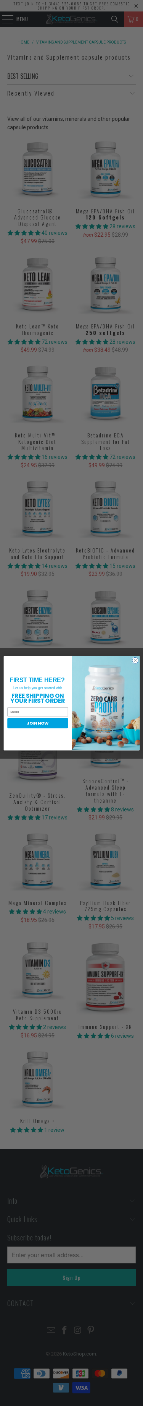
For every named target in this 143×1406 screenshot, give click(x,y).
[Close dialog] (135, 660)
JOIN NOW (37, 723)
